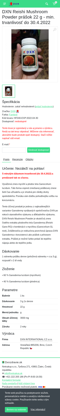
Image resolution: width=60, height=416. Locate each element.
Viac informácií (38, 409)
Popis (6, 159)
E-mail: (5, 144)
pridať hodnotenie (44, 106)
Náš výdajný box (26, 383)
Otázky (29, 159)
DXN (13, 111)
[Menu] (4, 3)
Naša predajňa (9, 383)
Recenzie (17, 159)
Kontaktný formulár (11, 380)
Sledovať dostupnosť (38, 150)
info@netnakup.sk (13, 373)
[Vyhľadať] (46, 4)
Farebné (13, 114)
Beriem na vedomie (16, 409)
